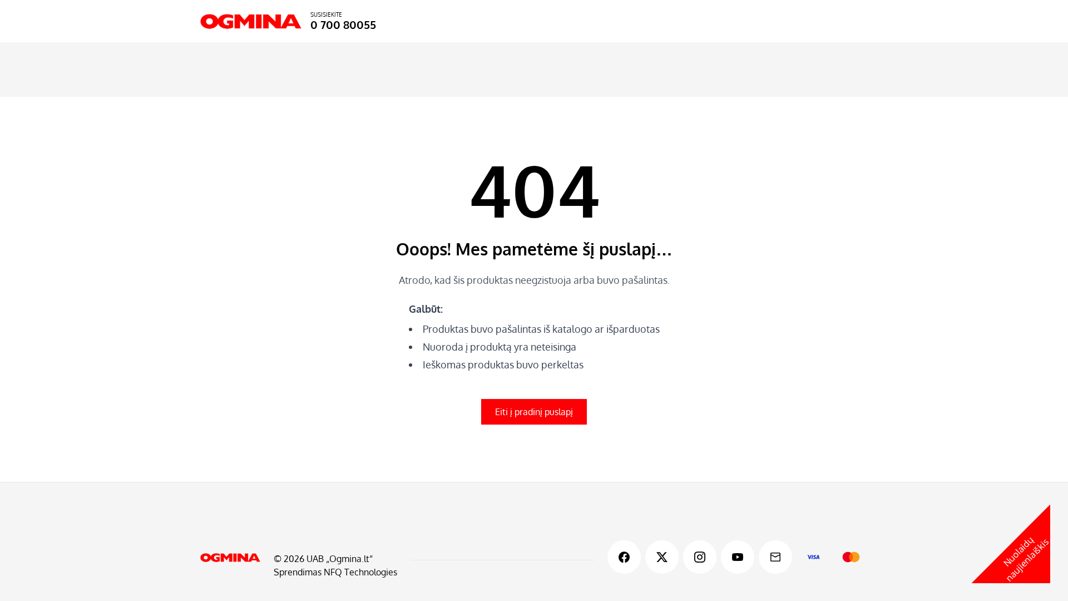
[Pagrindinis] (230, 557)
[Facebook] (624, 557)
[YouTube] (737, 557)
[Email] (775, 557)
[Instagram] (699, 557)
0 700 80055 (343, 24)
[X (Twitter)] (662, 557)
